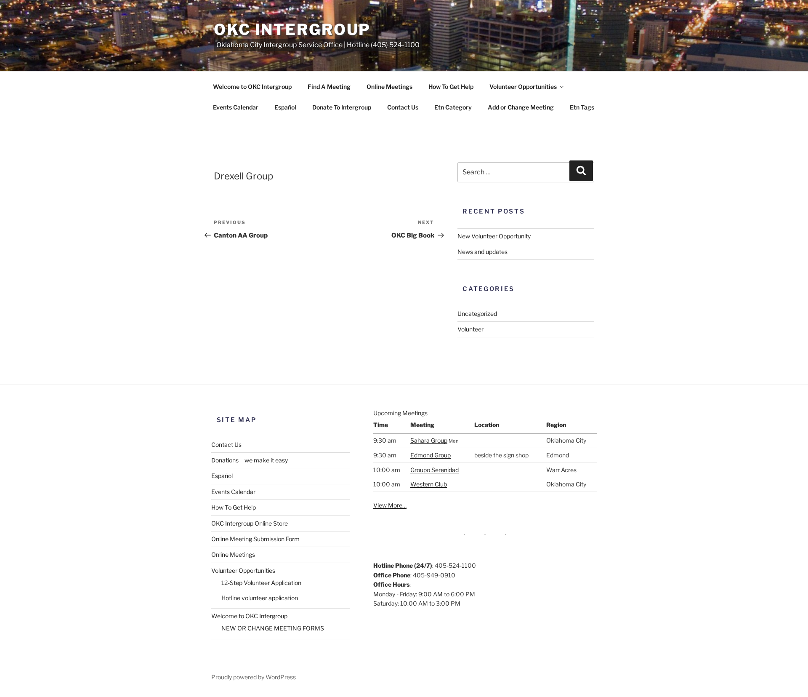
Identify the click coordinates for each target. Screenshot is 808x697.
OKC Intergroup (292, 29)
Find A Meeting (329, 86)
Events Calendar (235, 107)
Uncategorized (477, 313)
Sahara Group (428, 440)
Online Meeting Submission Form (255, 538)
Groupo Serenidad (434, 469)
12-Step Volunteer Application (261, 582)
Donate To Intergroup (341, 107)
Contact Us (402, 107)
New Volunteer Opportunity (494, 236)
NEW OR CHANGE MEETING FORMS (272, 628)
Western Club (428, 484)
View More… (390, 505)
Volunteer (470, 329)
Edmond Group (430, 455)
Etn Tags (582, 107)
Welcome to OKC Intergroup (252, 86)
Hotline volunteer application (259, 597)
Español (285, 107)
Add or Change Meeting (521, 107)
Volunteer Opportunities (523, 86)
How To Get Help (450, 86)
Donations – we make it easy (249, 460)
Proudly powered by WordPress (253, 677)
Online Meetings (389, 86)
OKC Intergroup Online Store (249, 523)
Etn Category (453, 107)
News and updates (482, 251)
